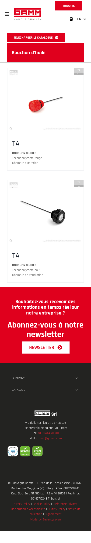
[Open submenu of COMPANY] (76, 378)
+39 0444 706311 (48, 433)
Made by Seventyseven (45, 519)
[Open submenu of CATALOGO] (76, 390)
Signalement (53, 514)
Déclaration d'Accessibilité (28, 509)
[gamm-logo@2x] (28, 9)
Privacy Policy (21, 504)
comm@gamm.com (49, 438)
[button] (7, 14)
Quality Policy (56, 509)
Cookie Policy (41, 504)
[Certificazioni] (45, 451)
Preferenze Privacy (65, 504)
